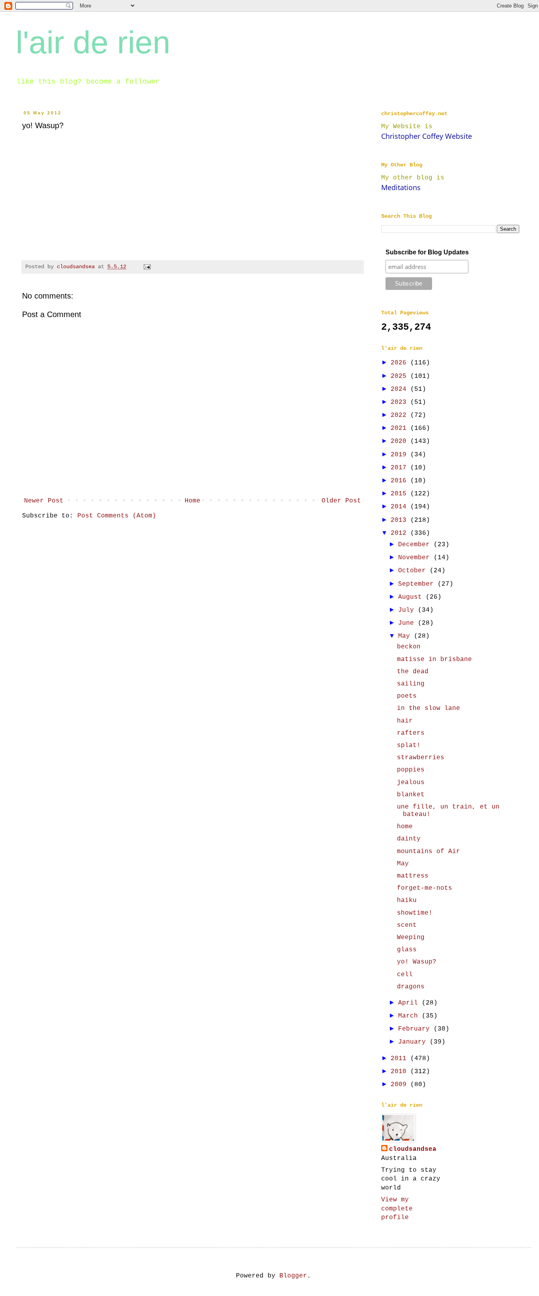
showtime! (414, 913)
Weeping (411, 937)
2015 (400, 493)
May (406, 636)
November (416, 557)
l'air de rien (93, 42)
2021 (400, 428)
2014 (400, 506)
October (414, 570)
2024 (400, 389)
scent (407, 925)
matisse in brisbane (434, 659)
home (405, 826)
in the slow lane (428, 708)
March (410, 1016)
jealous (411, 782)
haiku (407, 900)
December (416, 544)
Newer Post (44, 500)
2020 (400, 441)
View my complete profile (397, 1208)
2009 (400, 1084)
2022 (400, 415)
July (408, 610)
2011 (400, 1058)
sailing (411, 683)
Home (192, 500)
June (408, 623)
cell (405, 974)
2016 (400, 480)
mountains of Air (428, 851)
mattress (413, 876)
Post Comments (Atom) (116, 515)
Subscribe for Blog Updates (427, 252)
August (412, 597)
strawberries (420, 757)
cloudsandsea (412, 1149)
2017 (400, 467)
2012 (400, 533)
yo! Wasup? (416, 961)
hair (405, 721)
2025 (400, 376)
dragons (411, 986)
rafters (411, 733)
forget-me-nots (424, 888)
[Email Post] (147, 266)
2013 (400, 520)
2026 (400, 362)
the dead (413, 671)
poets (407, 696)
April (410, 1003)
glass (407, 949)
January (414, 1042)
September (418, 584)
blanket (411, 794)
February (416, 1029)
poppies (411, 769)
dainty (409, 838)
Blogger (293, 1275)
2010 (400, 1071)
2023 (400, 402)
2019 (400, 454)
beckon (409, 646)
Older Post (341, 500)
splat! (409, 745)
